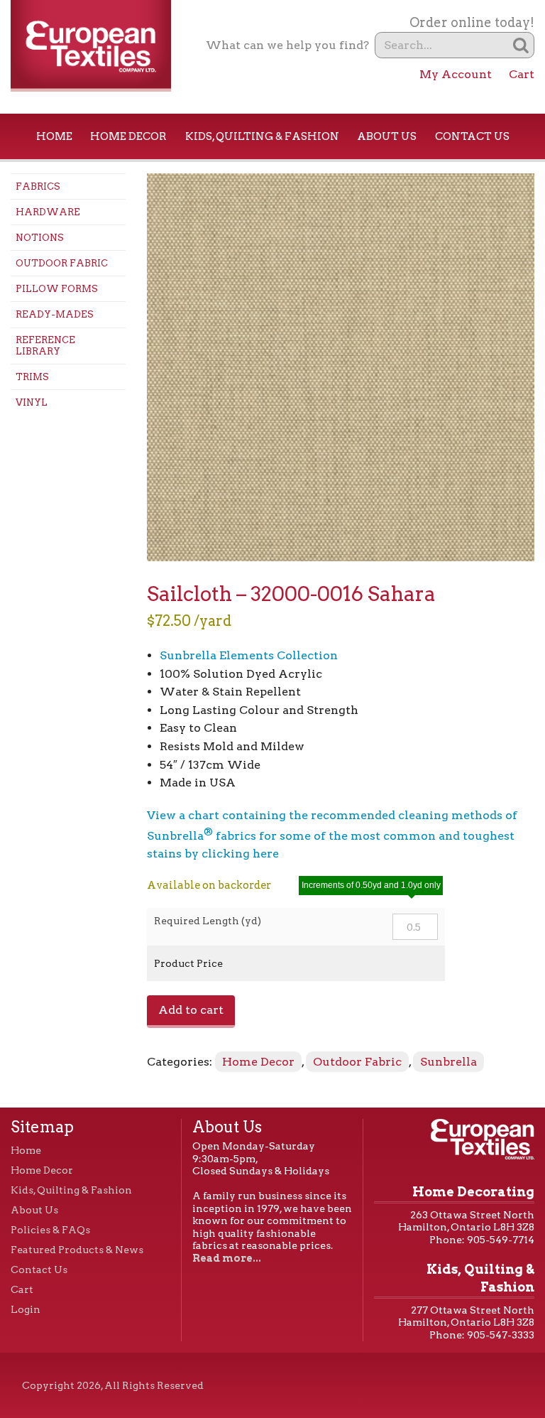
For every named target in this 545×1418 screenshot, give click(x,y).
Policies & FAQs (50, 1229)
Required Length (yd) (207, 920)
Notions (40, 237)
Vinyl (32, 402)
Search (521, 45)
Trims (32, 377)
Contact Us (472, 136)
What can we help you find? (287, 45)
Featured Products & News (77, 1249)
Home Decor (128, 136)
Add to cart (191, 1010)
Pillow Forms (57, 288)
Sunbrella (448, 1061)
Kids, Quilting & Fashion (262, 136)
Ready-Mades (55, 314)
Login (25, 1309)
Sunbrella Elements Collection (249, 655)
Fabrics (38, 186)
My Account (455, 74)
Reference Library (45, 346)
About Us (387, 136)
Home (54, 136)
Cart (521, 74)
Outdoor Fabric (62, 263)
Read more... (226, 1258)
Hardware (48, 212)
